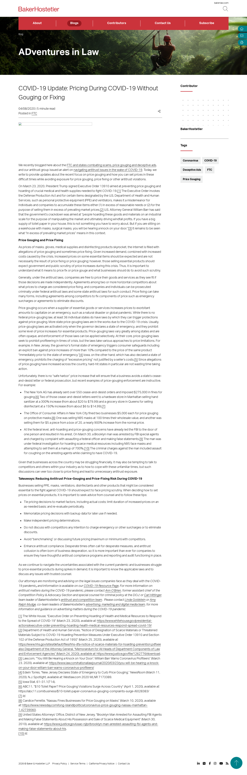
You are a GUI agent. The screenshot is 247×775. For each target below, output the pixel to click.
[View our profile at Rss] (227, 763)
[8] (53, 418)
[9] (141, 439)
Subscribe (206, 23)
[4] (81, 355)
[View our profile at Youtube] (221, 763)
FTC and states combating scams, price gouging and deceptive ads (111, 165)
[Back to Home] (38, 9)
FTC (34, 113)
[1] (119, 191)
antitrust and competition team (81, 599)
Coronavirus (190, 160)
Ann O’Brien (113, 590)
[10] (86, 448)
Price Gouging (191, 179)
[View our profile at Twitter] (204, 763)
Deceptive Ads (192, 170)
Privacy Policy (59, 764)
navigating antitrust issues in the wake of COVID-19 (108, 170)
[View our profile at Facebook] (210, 763)
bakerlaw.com (221, 3)
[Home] (241, 29)
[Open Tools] (241, 42)
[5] (136, 359)
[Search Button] (226, 9)
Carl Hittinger (152, 595)
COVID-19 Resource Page (101, 585)
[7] (103, 406)
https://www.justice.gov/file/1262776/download (128, 653)
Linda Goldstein (135, 599)
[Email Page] (241, 35)
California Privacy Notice (101, 764)
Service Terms (77, 764)
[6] (37, 397)
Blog (20, 34)
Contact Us (163, 23)
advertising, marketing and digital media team (115, 604)
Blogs (74, 23)
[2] (102, 209)
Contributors (116, 23)
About (37, 23)
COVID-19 (210, 160)
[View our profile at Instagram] (215, 763)
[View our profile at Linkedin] (198, 763)
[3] (130, 228)
